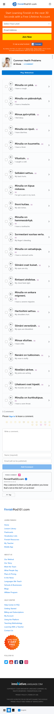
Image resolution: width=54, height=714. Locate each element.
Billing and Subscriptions (14, 612)
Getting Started (10, 609)
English (23, 710)
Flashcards (8, 532)
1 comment (28, 64)
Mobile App (8, 547)
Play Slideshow (27, 73)
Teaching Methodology (13, 623)
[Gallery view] (13, 710)
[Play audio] (11, 84)
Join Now (27, 37)
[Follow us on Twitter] (6, 662)
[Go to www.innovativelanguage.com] (27, 683)
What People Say (11, 570)
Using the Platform (11, 619)
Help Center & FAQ (11, 605)
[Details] (49, 86)
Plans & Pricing (10, 574)
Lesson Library (10, 529)
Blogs (6, 589)
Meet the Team (10, 567)
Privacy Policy (38, 48)
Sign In (12, 416)
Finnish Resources (11, 540)
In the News (9, 578)
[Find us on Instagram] (26, 662)
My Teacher (9, 543)
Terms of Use (29, 48)
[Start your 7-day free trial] (12, 642)
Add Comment (27, 467)
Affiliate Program (10, 592)
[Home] (24, 6)
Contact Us (8, 630)
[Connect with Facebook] (37, 44)
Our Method (9, 559)
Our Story (8, 563)
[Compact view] (4, 710)
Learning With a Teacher (14, 627)
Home (6, 525)
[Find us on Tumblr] (21, 662)
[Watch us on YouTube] (11, 662)
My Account (8, 616)
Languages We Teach (13, 581)
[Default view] (9, 710)
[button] (50, 4)
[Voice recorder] (11, 89)
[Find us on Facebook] (16, 662)
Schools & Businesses (13, 585)
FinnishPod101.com (34, 691)
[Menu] (4, 4)
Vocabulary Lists (10, 536)
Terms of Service (32, 701)
